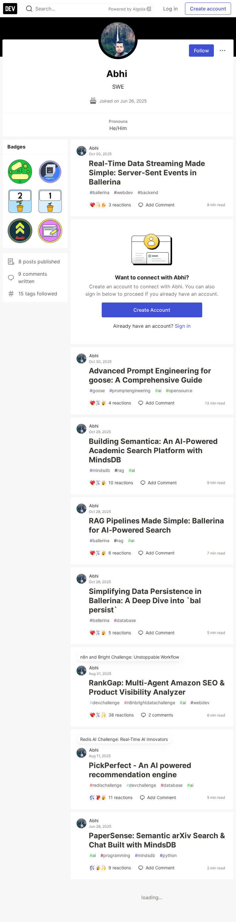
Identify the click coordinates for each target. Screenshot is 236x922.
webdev (123, 192)
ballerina (99, 192)
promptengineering (130, 390)
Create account (208, 9)
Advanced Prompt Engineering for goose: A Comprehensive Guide (150, 375)
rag (119, 470)
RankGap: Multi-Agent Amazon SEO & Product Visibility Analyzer (157, 687)
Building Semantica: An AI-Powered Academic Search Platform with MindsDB (153, 450)
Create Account (151, 310)
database (125, 620)
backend (148, 192)
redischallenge (106, 785)
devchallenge (105, 702)
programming (115, 855)
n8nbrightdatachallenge (149, 702)
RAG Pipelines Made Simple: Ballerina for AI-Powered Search (156, 525)
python (168, 855)
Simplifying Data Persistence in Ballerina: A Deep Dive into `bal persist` (145, 600)
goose (97, 390)
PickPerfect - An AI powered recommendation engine (140, 770)
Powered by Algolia (127, 8)
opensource (179, 390)
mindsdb (100, 470)
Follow (201, 50)
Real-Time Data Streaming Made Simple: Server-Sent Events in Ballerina (147, 172)
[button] (20, 171)
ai (158, 390)
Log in (170, 9)
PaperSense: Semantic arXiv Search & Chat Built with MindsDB (157, 840)
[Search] (29, 8)
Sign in (183, 326)
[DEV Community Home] (10, 8)
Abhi (93, 148)
